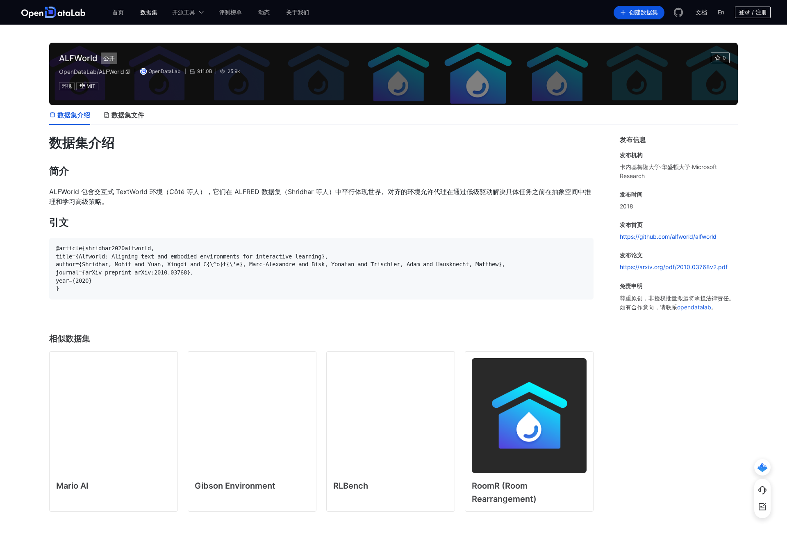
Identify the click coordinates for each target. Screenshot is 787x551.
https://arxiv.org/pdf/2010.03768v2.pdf (674, 266)
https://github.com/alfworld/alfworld (668, 236)
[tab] (69, 115)
